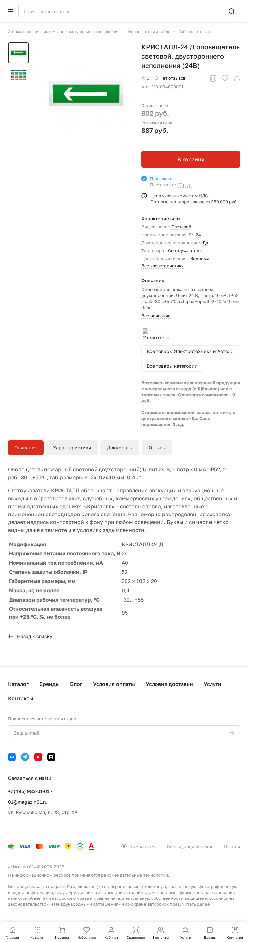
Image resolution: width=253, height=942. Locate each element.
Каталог (18, 684)
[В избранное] (225, 78)
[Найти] (231, 11)
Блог (76, 684)
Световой (181, 226)
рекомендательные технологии (134, 875)
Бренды (49, 684)
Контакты (20, 698)
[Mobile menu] (10, 11)
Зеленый (199, 258)
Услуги (212, 684)
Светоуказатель (185, 250)
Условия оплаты (114, 684)
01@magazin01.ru (27, 802)
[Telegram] (25, 757)
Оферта (232, 846)
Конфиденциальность (190, 846)
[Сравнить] (213, 78)
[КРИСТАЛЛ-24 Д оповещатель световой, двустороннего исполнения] (83, 93)
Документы (120, 447)
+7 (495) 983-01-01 (28, 791)
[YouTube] (38, 757)
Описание (25, 447)
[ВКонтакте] (12, 757)
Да (205, 242)
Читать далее (196, 904)
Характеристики (72, 447)
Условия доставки (169, 684)
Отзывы (157, 447)
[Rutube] (51, 757)
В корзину (190, 159)
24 (198, 234)
